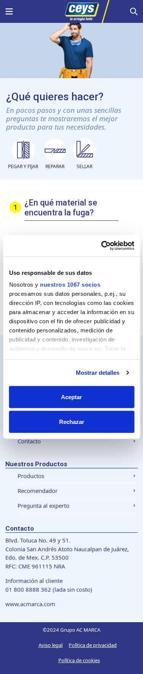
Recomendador (38, 490)
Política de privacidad (93, 645)
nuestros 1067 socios (70, 284)
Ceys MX (72, 11)
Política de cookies (79, 660)
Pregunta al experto (43, 505)
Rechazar (71, 422)
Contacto (29, 441)
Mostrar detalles (98, 372)
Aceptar (71, 396)
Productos (31, 476)
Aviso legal (51, 645)
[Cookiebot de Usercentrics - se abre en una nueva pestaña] (101, 246)
